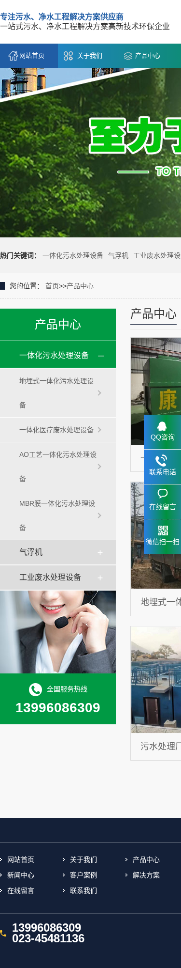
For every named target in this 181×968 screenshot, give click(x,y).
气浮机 (118, 255)
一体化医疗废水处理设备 (56, 430)
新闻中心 (20, 875)
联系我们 (83, 890)
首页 (52, 286)
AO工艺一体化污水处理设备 (58, 467)
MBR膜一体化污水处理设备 (57, 515)
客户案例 (83, 875)
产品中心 (147, 55)
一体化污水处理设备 (72, 255)
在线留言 (20, 890)
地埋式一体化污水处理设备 (56, 393)
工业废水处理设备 (50, 577)
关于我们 (89, 55)
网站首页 (31, 55)
